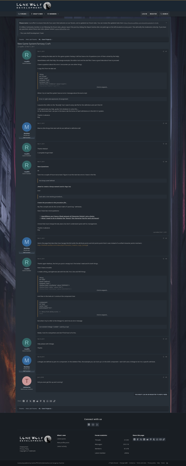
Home (163, 463)
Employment (24, 447)
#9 (166, 377)
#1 (166, 51)
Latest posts (61, 439)
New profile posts (63, 442)
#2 (166, 123)
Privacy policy (152, 463)
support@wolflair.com (62, 29)
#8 (166, 357)
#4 (166, 161)
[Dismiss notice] (166, 23)
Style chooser (114, 463)
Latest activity (62, 446)
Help (158, 463)
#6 (166, 259)
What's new (38, 14)
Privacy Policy (24, 449)
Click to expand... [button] (102, 87)
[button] (28, 13)
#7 (166, 339)
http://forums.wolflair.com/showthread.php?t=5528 (141, 23)
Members (53, 14)
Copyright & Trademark (27, 451)
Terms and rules (141, 463)
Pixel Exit (61, 463)
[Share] (163, 51)
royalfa (21, 46)
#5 (166, 238)
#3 (166, 144)
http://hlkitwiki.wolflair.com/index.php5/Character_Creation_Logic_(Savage (62, 245)
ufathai (126, 453)
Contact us (132, 463)
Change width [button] (124, 463)
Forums (23, 14)
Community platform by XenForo (34, 463)
